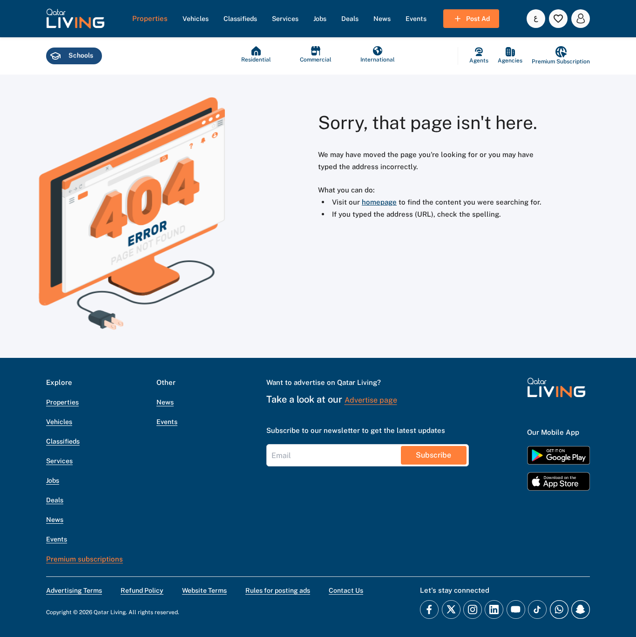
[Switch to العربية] (536, 18)
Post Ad (478, 18)
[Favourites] (558, 18)
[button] (75, 18)
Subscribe (433, 455)
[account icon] (580, 18)
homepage (379, 202)
